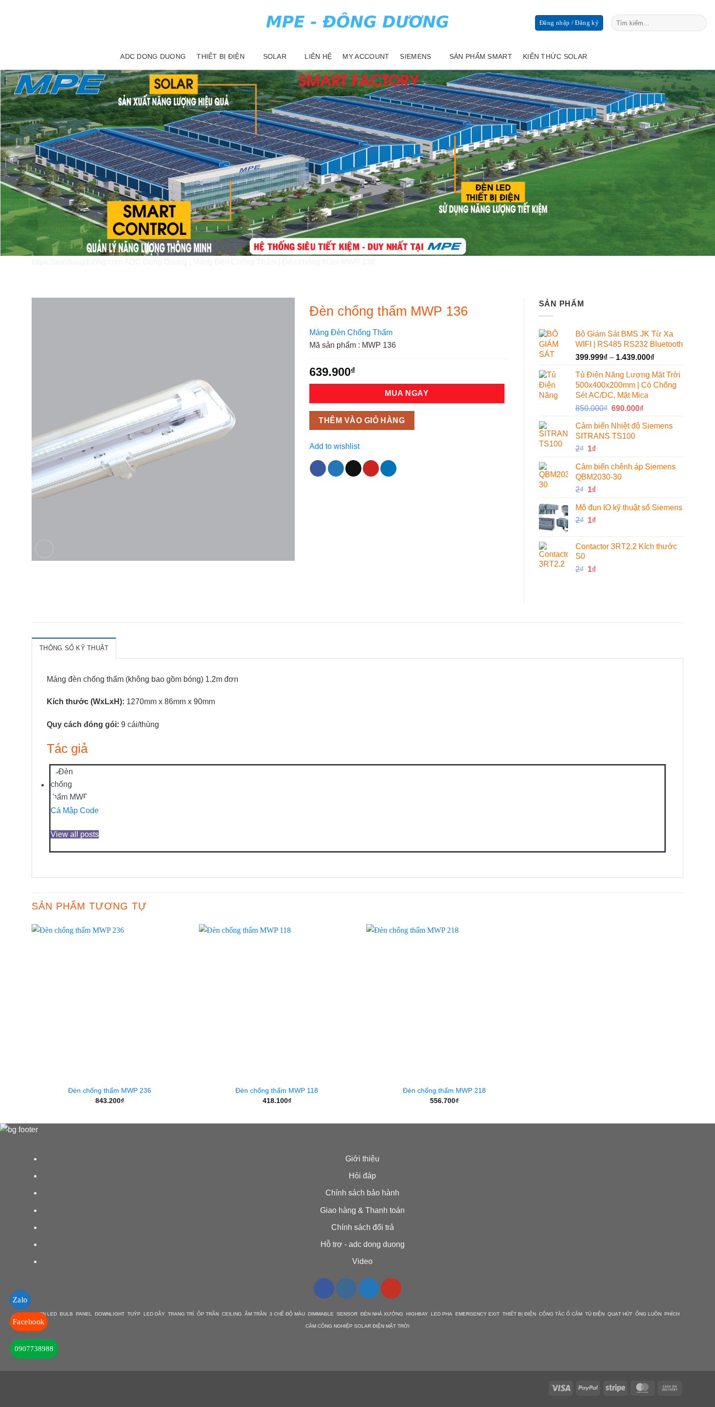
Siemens (415, 56)
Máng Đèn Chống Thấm (234, 262)
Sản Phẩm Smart (480, 56)
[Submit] (698, 23)
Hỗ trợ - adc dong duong (363, 1244)
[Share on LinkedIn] (388, 468)
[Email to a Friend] (353, 468)
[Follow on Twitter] (668, 56)
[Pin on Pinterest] (371, 468)
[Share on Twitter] (336, 468)
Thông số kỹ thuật (73, 648)
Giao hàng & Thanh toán (362, 1210)
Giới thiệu (362, 1159)
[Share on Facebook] (318, 468)
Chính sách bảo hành (362, 1193)
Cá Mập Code (75, 810)
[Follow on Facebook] (643, 56)
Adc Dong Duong (153, 56)
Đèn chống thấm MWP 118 (276, 1090)
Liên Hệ (318, 56)
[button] (44, 548)
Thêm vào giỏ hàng (362, 420)
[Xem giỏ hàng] (703, 56)
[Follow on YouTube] (391, 1288)
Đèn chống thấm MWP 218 (444, 1090)
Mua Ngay (407, 393)
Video (362, 1261)
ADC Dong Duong (155, 262)
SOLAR (274, 56)
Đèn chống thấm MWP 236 (109, 1090)
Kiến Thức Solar (555, 56)
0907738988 (34, 1349)
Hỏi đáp (362, 1176)
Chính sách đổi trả (362, 1227)
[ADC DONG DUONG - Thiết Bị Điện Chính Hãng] (357, 21)
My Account (365, 56)
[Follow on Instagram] (656, 56)
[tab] (74, 648)
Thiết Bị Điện (221, 56)
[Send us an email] (681, 56)
